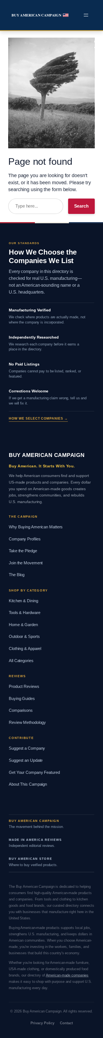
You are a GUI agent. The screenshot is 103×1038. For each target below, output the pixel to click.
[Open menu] (86, 15)
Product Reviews (24, 686)
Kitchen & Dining (23, 601)
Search (81, 205)
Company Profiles (24, 539)
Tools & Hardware (24, 612)
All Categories (21, 660)
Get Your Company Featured (34, 772)
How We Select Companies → (38, 418)
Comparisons (21, 710)
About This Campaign (28, 784)
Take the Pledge (23, 551)
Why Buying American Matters (36, 527)
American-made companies (67, 975)
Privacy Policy (42, 1023)
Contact (66, 1023)
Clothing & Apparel (25, 648)
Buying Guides (22, 698)
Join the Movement (26, 563)
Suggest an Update (26, 760)
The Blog (16, 575)
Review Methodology (27, 722)
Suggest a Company (27, 748)
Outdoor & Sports (24, 636)
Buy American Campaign (36, 15)
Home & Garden (23, 625)
